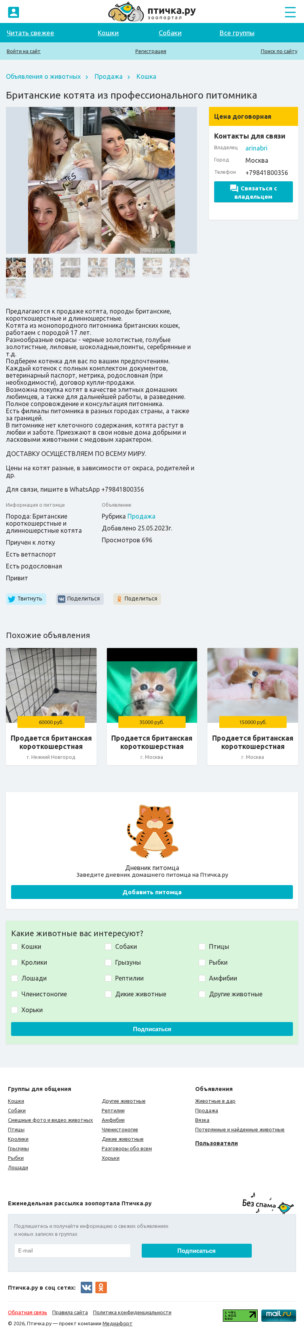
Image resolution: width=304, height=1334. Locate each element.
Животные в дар (215, 1101)
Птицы (16, 1129)
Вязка (202, 1120)
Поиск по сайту (279, 51)
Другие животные (124, 1101)
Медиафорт (118, 1323)
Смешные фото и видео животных (50, 1120)
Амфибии (113, 1120)
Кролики (18, 1139)
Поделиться (83, 598)
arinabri (256, 148)
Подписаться (152, 1029)
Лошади (18, 1167)
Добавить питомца (152, 892)
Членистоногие (120, 1129)
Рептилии (113, 1110)
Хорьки (111, 1158)
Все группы (237, 32)
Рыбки (16, 1158)
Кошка (146, 76)
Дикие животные (123, 1139)
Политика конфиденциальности (132, 1312)
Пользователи (216, 1143)
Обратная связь (27, 1312)
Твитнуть (29, 598)
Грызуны (18, 1148)
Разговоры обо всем (127, 1148)
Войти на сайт (24, 51)
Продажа (109, 76)
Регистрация (150, 51)
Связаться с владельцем (255, 192)
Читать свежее (30, 32)
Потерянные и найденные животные (240, 1129)
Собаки (170, 32)
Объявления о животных (43, 76)
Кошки (108, 32)
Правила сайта (70, 1312)
